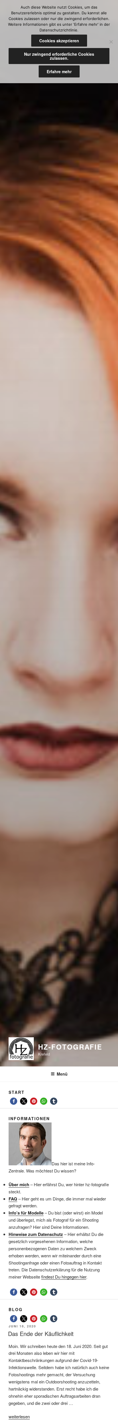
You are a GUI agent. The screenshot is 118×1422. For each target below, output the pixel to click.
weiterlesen (19, 1416)
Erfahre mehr (59, 71)
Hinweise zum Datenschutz (36, 1234)
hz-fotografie (70, 1047)
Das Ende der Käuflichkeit (41, 1333)
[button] (13, 1101)
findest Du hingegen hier (63, 1277)
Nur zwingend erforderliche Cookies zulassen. (59, 56)
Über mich (19, 1184)
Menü (62, 1074)
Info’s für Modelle (26, 1213)
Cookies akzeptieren (59, 40)
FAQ (13, 1199)
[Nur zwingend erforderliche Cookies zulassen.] (111, 42)
